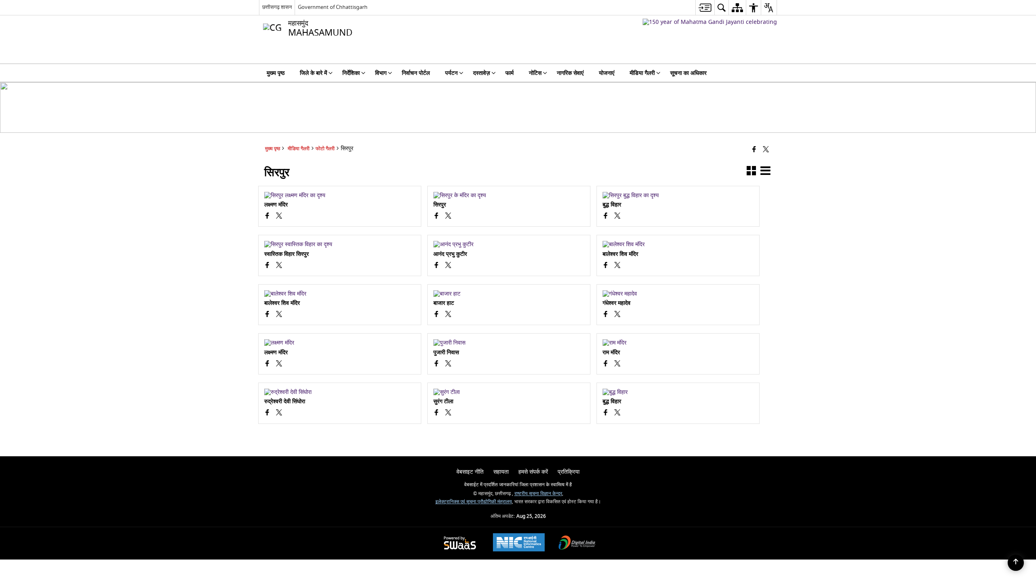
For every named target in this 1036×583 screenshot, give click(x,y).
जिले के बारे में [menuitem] (313, 73)
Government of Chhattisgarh (332, 7)
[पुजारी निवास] (508, 343)
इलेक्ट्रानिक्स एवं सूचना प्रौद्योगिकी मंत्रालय (473, 501)
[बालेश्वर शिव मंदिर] (678, 244)
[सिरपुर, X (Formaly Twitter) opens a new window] (279, 217)
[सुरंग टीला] (508, 392)
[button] (751, 172)
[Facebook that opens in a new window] (754, 150)
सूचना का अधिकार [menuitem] (688, 73)
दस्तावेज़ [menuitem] (481, 73)
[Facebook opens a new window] (267, 217)
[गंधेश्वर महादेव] (678, 294)
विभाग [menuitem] (380, 73)
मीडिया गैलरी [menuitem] (642, 73)
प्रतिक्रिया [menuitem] (569, 472)
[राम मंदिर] (678, 343)
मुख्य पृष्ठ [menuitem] (275, 73)
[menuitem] (704, 7)
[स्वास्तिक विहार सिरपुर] (339, 244)
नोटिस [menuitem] (535, 73)
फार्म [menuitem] (509, 73)
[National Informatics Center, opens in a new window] (519, 543)
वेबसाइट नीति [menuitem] (470, 472)
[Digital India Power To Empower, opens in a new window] (577, 544)
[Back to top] (1016, 563)
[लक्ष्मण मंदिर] (339, 195)
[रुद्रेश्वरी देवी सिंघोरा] (339, 392)
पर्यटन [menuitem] (451, 73)
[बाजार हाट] (508, 294)
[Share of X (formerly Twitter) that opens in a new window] (766, 150)
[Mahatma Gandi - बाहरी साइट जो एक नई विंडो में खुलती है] (710, 22)
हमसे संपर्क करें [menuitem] (533, 472)
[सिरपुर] (508, 195)
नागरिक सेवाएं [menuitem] (570, 73)
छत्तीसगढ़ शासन (277, 7)
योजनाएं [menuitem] (606, 73)
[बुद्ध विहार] (678, 195)
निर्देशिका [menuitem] (351, 73)
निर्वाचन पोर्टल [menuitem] (416, 73)
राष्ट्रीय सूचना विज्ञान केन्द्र (538, 493)
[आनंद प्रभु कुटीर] (508, 244)
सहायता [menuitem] (501, 472)
